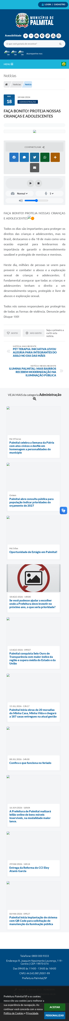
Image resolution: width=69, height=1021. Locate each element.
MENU (7, 64)
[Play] (30, 183)
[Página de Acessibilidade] (58, 35)
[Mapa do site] (53, 35)
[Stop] (38, 183)
